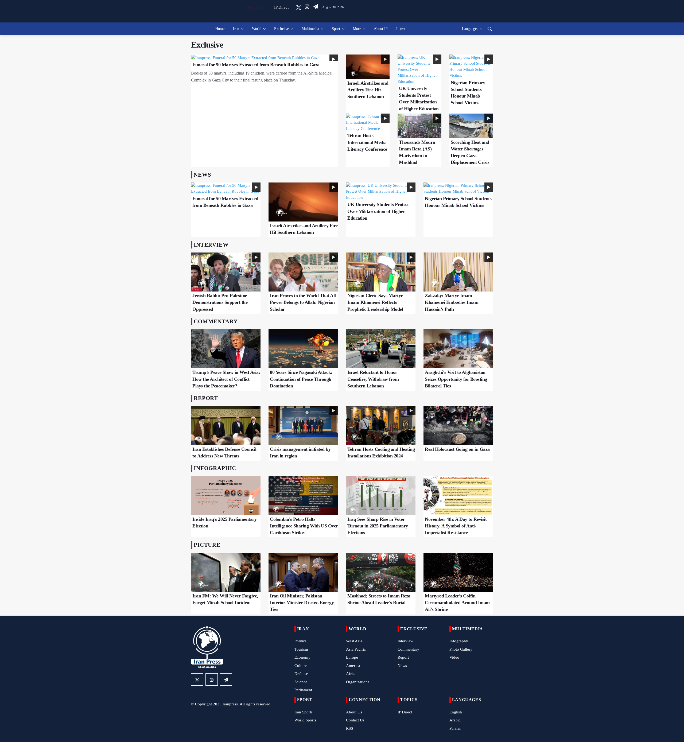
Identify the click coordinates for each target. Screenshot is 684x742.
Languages (470, 29)
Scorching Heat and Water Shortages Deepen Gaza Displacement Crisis (470, 152)
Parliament (303, 690)
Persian (455, 728)
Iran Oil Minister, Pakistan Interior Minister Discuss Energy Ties (302, 602)
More (357, 29)
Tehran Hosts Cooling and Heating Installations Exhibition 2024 (381, 452)
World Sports (305, 720)
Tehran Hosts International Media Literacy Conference (367, 142)
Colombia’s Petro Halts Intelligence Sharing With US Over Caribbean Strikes (304, 525)
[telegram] (315, 7)
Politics (300, 641)
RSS (349, 728)
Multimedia (310, 29)
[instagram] (307, 7)
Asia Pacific (356, 649)
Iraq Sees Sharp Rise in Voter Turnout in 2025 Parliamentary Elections (377, 525)
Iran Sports (303, 712)
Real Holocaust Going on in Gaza (457, 449)
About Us (354, 712)
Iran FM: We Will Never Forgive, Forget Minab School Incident (225, 599)
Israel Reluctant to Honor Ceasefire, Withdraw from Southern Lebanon (373, 379)
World (256, 29)
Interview (405, 641)
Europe (352, 657)
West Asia (354, 641)
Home (219, 29)
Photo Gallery (460, 649)
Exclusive (281, 29)
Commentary (408, 649)
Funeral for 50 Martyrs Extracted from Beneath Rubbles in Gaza (256, 64)
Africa (351, 673)
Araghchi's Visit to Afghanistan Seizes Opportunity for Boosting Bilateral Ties (456, 379)
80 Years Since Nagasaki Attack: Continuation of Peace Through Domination (301, 379)
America (353, 665)
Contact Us (355, 720)
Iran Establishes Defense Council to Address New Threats (224, 452)
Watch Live (256, 7)
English (455, 712)
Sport (336, 29)
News (402, 665)
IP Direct (281, 7)
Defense (301, 673)
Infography (458, 641)
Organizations (357, 682)
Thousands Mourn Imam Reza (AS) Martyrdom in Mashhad (417, 152)
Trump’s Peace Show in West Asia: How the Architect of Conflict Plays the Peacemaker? (226, 379)
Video (454, 657)
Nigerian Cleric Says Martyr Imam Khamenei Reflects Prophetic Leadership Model (375, 302)
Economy (302, 657)
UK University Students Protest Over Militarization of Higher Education (419, 98)
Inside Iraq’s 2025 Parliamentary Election (224, 522)
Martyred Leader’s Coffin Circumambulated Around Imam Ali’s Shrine (457, 602)
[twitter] (298, 7)
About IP (381, 29)
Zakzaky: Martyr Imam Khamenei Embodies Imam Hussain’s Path (451, 302)
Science (300, 682)
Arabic (455, 720)
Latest (400, 29)
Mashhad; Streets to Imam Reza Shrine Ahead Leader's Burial (378, 599)
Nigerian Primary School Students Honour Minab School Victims (468, 93)
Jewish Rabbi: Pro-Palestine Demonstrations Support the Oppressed (219, 302)
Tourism (301, 649)
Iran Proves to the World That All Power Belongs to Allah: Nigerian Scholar (303, 302)
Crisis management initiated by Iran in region (300, 452)
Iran (236, 29)
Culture (300, 665)
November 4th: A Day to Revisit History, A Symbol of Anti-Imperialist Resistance (456, 525)
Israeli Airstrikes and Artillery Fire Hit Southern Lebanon (367, 89)
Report (403, 657)
